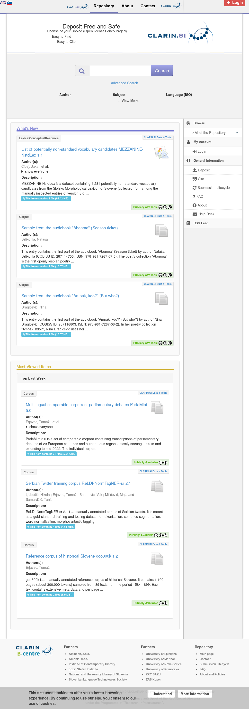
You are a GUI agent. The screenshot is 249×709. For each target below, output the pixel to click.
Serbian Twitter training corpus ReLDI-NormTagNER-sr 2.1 (78, 483)
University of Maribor (160, 659)
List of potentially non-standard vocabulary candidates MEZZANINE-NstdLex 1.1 (82, 152)
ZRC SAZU (153, 674)
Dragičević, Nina (33, 307)
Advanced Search (124, 82)
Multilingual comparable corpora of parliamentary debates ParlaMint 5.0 (86, 407)
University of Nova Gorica (164, 664)
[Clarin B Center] (35, 650)
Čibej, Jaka (29, 166)
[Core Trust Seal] (35, 670)
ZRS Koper (153, 679)
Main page (207, 654)
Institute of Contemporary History (92, 664)
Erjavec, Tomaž (38, 421)
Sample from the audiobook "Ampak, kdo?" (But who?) (70, 296)
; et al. (35, 169)
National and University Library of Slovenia (98, 674)
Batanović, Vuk (91, 494)
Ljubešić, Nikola (38, 494)
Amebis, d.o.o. (78, 659)
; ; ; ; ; (86, 169)
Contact (205, 659)
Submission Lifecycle (214, 664)
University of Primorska (162, 669)
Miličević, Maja (116, 494)
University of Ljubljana (161, 654)
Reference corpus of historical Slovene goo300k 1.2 (72, 556)
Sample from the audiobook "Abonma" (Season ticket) (69, 228)
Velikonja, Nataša (34, 239)
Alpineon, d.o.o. (79, 654)
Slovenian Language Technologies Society (98, 679)
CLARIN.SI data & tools (158, 137)
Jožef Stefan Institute (83, 669)
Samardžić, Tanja (39, 499)
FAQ (202, 669)
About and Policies (212, 674)
